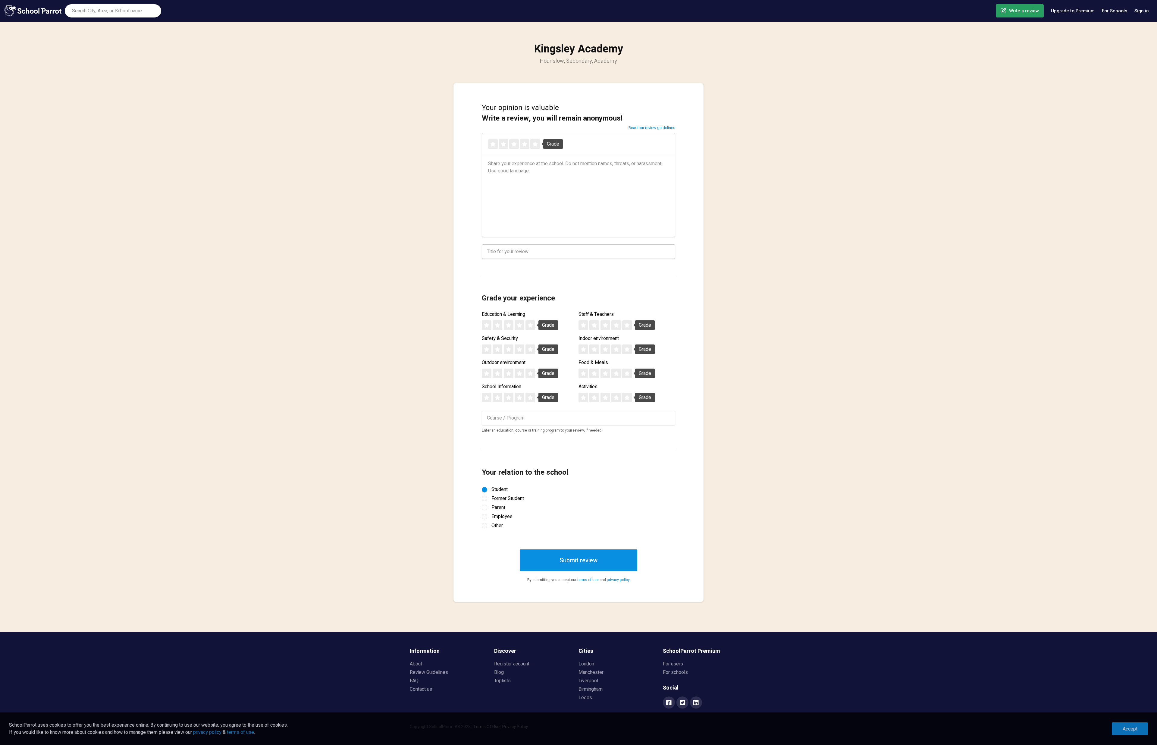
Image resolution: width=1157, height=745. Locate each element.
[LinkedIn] (696, 703)
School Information (501, 386)
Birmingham (590, 689)
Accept (1130, 729)
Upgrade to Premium (1073, 11)
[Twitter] (682, 703)
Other (497, 525)
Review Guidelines (429, 672)
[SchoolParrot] (35, 10)
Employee (502, 516)
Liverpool (588, 680)
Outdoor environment (503, 362)
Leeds (585, 697)
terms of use (588, 580)
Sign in (1141, 11)
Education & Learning (503, 314)
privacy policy (618, 580)
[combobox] (113, 10)
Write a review (1024, 11)
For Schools (1114, 11)
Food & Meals (593, 362)
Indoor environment (598, 338)
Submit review (578, 560)
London (586, 664)
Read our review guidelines (652, 127)
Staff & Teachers (596, 314)
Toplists (502, 680)
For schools (675, 672)
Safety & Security (500, 338)
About (416, 664)
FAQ (414, 680)
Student (499, 489)
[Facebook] (669, 703)
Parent (498, 507)
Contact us (421, 689)
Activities (587, 386)
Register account (511, 664)
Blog (499, 672)
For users (673, 664)
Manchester (591, 672)
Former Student (507, 498)
